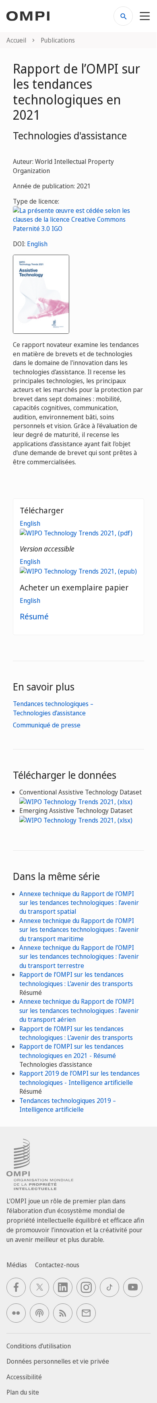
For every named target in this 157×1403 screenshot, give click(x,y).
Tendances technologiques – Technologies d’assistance (53, 708)
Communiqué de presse (47, 725)
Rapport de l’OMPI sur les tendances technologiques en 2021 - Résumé (71, 1051)
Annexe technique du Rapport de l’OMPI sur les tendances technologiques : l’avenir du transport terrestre (79, 956)
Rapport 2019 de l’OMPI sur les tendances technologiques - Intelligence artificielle (79, 1077)
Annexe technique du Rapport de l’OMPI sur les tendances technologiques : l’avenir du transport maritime (79, 929)
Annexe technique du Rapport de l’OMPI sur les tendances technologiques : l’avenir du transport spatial (79, 902)
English (37, 243)
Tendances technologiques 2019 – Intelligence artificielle (67, 1105)
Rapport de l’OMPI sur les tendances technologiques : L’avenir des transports (76, 979)
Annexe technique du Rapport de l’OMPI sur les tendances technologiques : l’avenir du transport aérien (79, 1010)
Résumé (34, 616)
